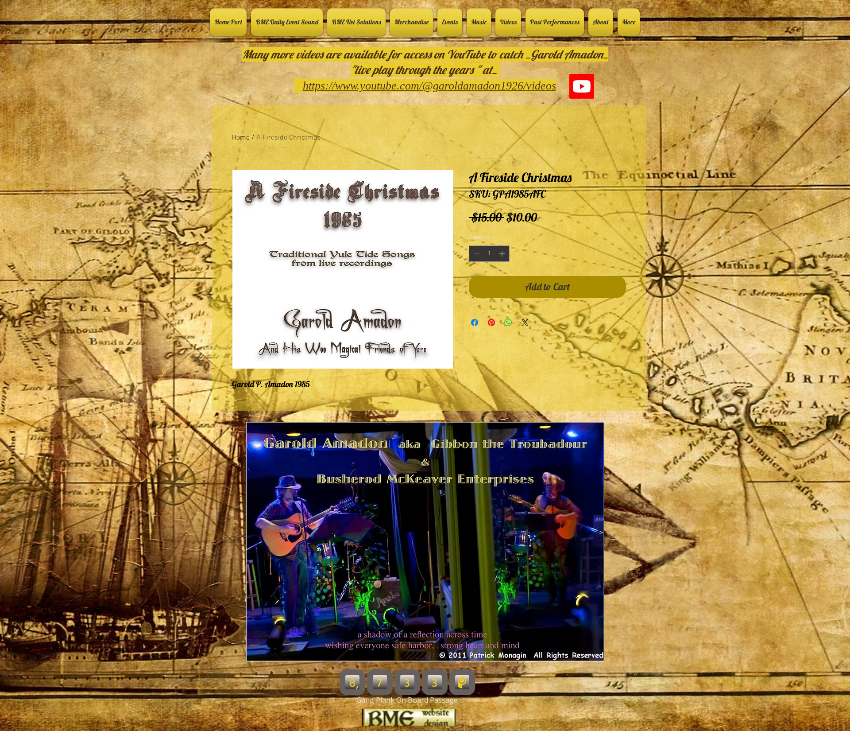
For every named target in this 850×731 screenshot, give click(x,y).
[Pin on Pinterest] (491, 322)
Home (241, 137)
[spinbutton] (489, 253)
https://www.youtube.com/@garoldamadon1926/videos (429, 85)
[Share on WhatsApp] (508, 322)
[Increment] (502, 253)
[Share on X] (525, 322)
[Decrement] (475, 253)
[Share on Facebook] (474, 322)
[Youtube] (581, 86)
